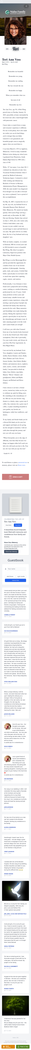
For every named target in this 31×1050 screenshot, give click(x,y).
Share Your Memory (11, 551)
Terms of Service (20, 1042)
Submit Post (15, 580)
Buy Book (18, 525)
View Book (8, 525)
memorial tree (23, 462)
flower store (21, 465)
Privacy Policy (10, 1042)
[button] (15, 891)
